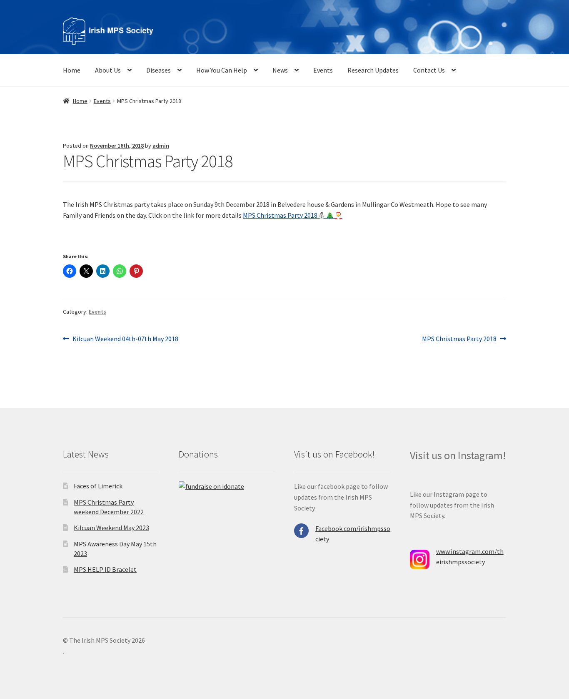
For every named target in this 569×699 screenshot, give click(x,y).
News (280, 70)
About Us (108, 70)
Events (323, 70)
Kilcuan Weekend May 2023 (111, 527)
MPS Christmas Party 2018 (459, 339)
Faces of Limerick (98, 486)
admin (160, 145)
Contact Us (429, 70)
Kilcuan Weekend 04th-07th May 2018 (125, 339)
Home (71, 70)
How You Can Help (221, 70)
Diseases (158, 70)
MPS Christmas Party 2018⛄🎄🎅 (292, 215)
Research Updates (373, 70)
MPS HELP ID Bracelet (105, 569)
